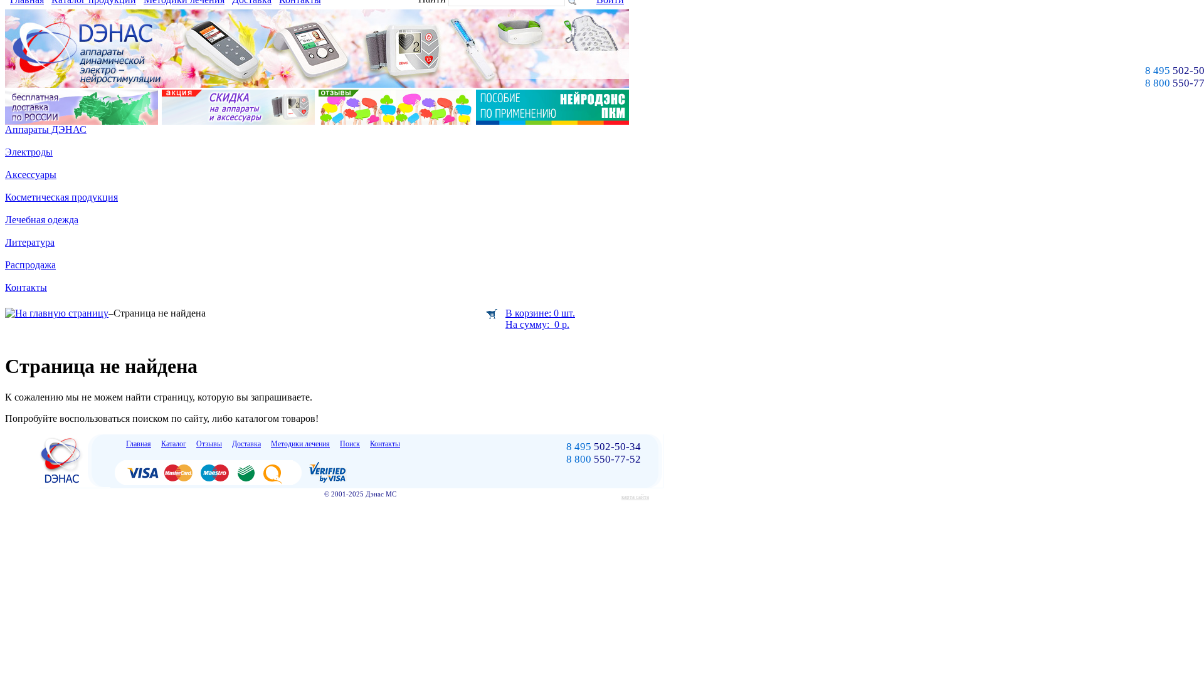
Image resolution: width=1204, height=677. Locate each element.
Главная (138, 443)
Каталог (173, 443)
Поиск (350, 443)
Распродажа (30, 265)
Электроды (29, 152)
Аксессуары (30, 174)
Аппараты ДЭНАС (46, 129)
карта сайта (635, 497)
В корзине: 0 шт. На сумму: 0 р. (540, 319)
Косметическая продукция (61, 197)
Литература (30, 242)
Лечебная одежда (41, 219)
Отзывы (209, 443)
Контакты (26, 287)
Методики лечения (300, 443)
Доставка (246, 443)
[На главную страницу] (56, 313)
